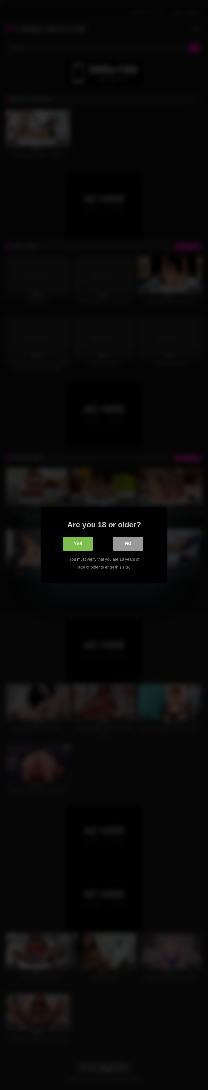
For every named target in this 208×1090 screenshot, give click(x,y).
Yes (78, 543)
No (128, 543)
